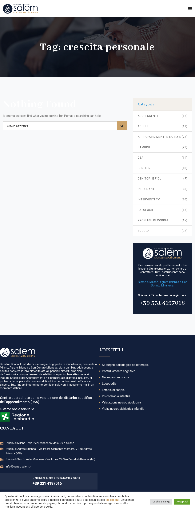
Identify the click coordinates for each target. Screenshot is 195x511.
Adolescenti (162, 116)
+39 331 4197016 (162, 303)
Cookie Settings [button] (161, 501)
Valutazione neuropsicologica (121, 402)
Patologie (162, 210)
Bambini (162, 147)
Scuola (162, 231)
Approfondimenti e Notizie (162, 136)
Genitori (162, 168)
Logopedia (109, 383)
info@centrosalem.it (18, 466)
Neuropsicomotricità (115, 377)
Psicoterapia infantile (116, 396)
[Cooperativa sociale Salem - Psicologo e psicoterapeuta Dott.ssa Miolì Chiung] (20, 8)
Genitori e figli (162, 178)
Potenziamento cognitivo (118, 371)
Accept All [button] (182, 501)
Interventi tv (162, 199)
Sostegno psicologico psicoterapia (125, 365)
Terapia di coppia (113, 390)
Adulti (162, 126)
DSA (162, 157)
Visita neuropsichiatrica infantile (123, 409)
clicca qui (112, 500)
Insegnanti (162, 189)
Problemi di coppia (162, 220)
